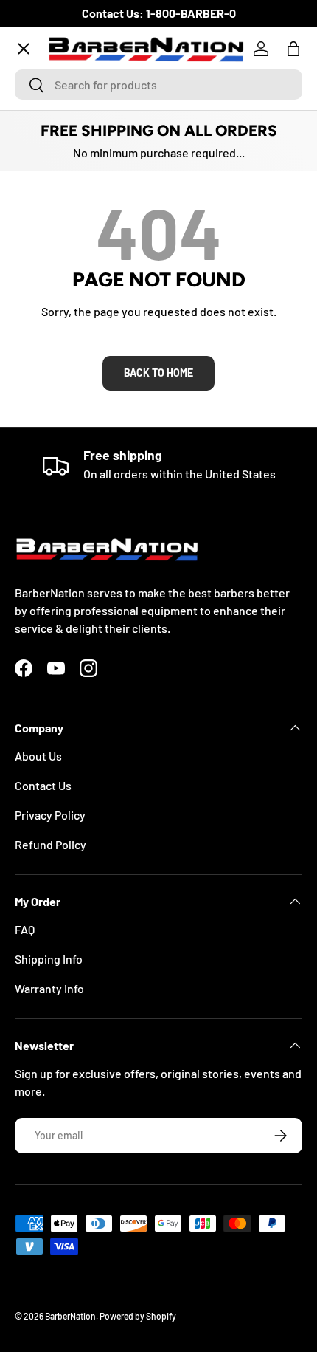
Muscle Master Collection (92, 208)
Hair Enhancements (77, 316)
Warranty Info (49, 988)
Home (42, 100)
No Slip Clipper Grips (80, 262)
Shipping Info (49, 959)
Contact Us (43, 785)
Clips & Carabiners (74, 370)
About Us (38, 756)
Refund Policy (50, 844)
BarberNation (70, 1316)
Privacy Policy (50, 815)
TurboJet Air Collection (87, 154)
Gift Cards (52, 423)
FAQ (25, 929)
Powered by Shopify (138, 1316)
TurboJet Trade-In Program (97, 477)
